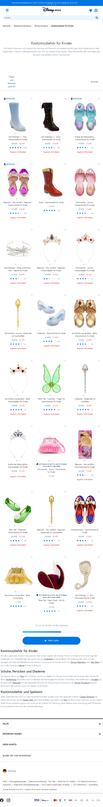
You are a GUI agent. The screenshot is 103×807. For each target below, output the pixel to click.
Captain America (87, 697)
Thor (65, 700)
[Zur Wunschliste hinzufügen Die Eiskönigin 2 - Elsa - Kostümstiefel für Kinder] (31, 98)
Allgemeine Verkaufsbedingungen (26, 785)
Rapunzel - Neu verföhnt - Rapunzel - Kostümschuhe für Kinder (18, 203)
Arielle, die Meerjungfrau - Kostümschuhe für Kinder (85, 138)
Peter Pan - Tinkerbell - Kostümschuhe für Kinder (18, 531)
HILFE (6, 724)
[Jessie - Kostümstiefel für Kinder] (51, 183)
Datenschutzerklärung (37, 781)
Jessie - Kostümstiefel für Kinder (51, 202)
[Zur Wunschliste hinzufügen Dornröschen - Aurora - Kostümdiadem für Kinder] (98, 229)
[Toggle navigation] (8, 10)
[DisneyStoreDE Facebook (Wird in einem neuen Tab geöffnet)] (1, 800)
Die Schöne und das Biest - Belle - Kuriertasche (18, 596)
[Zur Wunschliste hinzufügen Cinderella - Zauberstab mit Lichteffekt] (98, 360)
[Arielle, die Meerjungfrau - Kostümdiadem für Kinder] (18, 445)
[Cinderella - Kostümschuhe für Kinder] (51, 314)
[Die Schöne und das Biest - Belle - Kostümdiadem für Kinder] (18, 379)
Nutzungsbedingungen (17, 781)
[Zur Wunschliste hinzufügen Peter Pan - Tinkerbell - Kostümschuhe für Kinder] (31, 491)
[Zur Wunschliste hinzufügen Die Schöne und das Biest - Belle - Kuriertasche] (31, 557)
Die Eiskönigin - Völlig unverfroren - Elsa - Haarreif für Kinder (18, 269)
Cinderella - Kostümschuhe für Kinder (51, 333)
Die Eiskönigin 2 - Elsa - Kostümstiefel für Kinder (18, 138)
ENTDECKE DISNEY (12, 734)
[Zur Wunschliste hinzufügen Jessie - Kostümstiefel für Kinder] (65, 164)
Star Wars (95, 662)
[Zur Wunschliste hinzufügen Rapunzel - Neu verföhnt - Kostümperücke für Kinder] (98, 426)
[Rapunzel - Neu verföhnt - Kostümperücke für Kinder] (85, 445)
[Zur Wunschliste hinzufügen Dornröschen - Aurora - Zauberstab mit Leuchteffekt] (31, 295)
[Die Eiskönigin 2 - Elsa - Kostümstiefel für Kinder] (18, 117)
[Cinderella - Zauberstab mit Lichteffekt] (85, 379)
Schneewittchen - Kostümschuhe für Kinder (85, 531)
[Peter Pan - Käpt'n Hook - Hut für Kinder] (51, 576)
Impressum (7, 785)
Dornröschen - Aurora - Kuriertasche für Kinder (51, 470)
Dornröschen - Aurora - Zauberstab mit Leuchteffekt (18, 334)
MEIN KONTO (9, 744)
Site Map (51, 781)
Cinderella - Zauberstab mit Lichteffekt (84, 400)
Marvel (22, 665)
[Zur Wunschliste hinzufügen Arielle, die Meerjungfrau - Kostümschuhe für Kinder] (98, 98)
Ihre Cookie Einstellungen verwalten (56, 785)
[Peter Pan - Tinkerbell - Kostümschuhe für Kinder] (18, 510)
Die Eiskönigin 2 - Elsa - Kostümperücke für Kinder (85, 596)
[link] (18, 147)
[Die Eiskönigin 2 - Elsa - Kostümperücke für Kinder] (85, 576)
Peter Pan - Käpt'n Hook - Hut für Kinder (51, 601)
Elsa (22, 676)
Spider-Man (28, 700)
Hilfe (4, 781)
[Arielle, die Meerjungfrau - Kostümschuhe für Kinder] (85, 117)
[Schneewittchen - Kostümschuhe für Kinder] (85, 510)
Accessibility (93, 785)
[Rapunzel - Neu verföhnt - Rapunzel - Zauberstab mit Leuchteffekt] (51, 510)
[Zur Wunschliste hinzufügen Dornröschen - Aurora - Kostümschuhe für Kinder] (98, 164)
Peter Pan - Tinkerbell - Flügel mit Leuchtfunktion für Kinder (51, 400)
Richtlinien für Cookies (66, 781)
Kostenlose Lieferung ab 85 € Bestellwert (44, 3)
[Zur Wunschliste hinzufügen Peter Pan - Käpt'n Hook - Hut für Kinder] (65, 557)
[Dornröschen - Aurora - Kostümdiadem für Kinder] (85, 248)
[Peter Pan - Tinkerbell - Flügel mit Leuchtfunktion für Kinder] (51, 379)
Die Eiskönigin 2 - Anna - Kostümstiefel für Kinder (51, 138)
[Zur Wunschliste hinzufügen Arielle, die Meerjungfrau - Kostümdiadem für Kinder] (31, 426)
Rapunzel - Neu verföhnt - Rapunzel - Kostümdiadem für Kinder (51, 269)
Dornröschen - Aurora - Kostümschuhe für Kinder (85, 203)
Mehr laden (53, 640)
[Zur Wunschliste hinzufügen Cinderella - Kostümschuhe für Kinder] (65, 295)
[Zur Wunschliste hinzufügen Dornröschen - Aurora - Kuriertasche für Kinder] (65, 426)
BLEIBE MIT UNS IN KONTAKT (17, 755)
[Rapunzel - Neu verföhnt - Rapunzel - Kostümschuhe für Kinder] (18, 183)
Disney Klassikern (78, 662)
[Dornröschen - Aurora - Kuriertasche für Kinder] (51, 445)
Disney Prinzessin (82, 682)
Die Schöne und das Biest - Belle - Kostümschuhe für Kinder (85, 334)
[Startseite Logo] (51, 10)
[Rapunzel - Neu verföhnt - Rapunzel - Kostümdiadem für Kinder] (51, 248)
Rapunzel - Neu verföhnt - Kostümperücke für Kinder (85, 465)
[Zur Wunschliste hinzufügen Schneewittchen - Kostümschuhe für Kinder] (98, 491)
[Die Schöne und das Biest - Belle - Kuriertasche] (18, 576)
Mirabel (94, 679)
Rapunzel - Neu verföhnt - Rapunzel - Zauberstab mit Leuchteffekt (51, 531)
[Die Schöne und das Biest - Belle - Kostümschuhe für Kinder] (85, 314)
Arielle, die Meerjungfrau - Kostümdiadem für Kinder (18, 465)
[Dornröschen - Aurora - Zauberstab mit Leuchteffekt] (18, 314)
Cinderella (48, 659)
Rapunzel (17, 682)
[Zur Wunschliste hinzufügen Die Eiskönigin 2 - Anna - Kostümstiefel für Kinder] (65, 98)
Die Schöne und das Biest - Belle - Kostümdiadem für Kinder (18, 400)
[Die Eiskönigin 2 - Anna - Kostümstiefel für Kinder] (51, 117)
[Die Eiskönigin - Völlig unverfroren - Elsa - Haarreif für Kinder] (18, 248)
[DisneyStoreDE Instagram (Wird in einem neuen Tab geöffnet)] (8, 800)
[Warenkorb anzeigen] (96, 10)
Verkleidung (11, 679)
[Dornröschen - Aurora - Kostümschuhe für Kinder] (85, 183)
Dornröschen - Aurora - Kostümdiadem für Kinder (85, 269)
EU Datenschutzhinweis (87, 781)
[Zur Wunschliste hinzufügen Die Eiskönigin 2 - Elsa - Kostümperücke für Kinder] (98, 557)
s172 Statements (79, 785)
